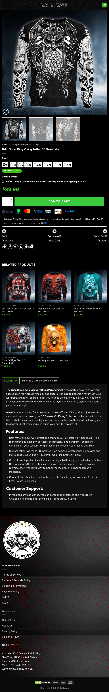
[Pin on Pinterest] (26, 246)
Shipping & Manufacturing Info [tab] (39, 381)
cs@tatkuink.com (66, 498)
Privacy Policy (10, 631)
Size (5, 158)
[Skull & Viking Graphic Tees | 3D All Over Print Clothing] (54, 5)
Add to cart (59, 201)
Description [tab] (10, 381)
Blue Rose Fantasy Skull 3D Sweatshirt (87, 310)
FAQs (5, 602)
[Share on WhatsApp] (4, 246)
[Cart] (104, 5)
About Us (7, 625)
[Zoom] (6, 112)
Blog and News (10, 636)
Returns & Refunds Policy (16, 580)
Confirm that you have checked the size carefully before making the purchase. (46, 181)
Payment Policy (10, 591)
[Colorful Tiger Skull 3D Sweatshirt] (18, 338)
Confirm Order (10, 176)
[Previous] (7, 62)
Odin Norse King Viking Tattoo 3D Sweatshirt (37, 390)
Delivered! (102, 240)
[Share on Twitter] (15, 246)
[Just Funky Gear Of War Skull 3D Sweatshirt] (18, 286)
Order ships (54, 240)
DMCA (5, 597)
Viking (36, 144)
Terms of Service (11, 574)
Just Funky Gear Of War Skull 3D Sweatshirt (18, 310)
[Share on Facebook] (10, 246)
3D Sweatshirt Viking (53, 416)
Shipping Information (14, 585)
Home (5, 144)
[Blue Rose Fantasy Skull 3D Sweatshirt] (90, 286)
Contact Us (8, 620)
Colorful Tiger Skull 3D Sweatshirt (13, 361)
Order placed (7, 240)
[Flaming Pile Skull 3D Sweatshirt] (54, 338)
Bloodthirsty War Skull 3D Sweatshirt (51, 310)
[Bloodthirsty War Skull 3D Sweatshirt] (54, 286)
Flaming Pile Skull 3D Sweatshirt (54, 360)
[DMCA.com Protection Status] (43, 682)
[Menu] (4, 5)
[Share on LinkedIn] (31, 246)
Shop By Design (20, 144)
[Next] (101, 62)
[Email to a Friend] (20, 246)
